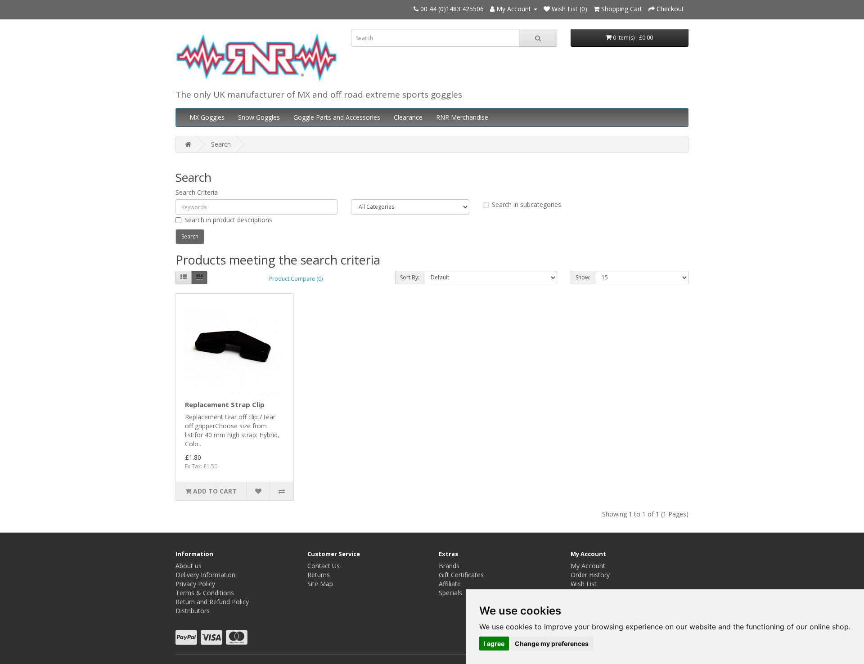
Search (221, 144)
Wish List (584, 583)
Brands (449, 565)
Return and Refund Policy (212, 601)
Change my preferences (552, 643)
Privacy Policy (195, 583)
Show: (583, 277)
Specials (450, 592)
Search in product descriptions (228, 219)
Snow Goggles (259, 117)
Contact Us (323, 565)
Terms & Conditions (205, 592)
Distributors (193, 610)
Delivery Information (205, 574)
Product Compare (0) (296, 279)
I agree (494, 643)
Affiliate (450, 583)
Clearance (408, 117)
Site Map (320, 583)
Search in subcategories (526, 204)
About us (189, 565)
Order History (590, 574)
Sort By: (409, 277)
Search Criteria (197, 192)
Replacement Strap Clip (225, 404)
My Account (588, 565)
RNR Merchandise (462, 117)
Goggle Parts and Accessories (336, 117)
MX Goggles (207, 117)
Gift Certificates (461, 574)
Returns (318, 574)
